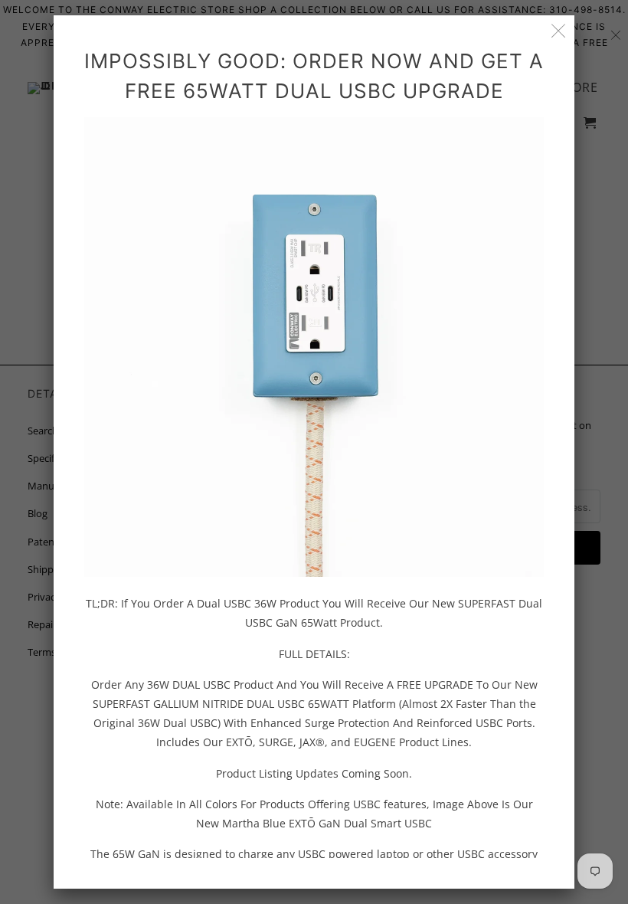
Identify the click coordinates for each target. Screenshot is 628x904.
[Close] (558, 31)
